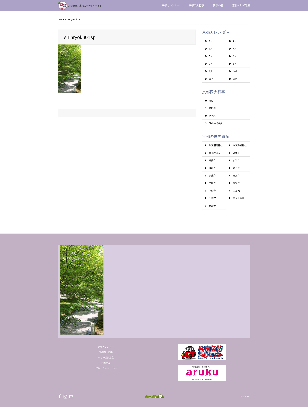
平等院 (212, 198)
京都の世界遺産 (241, 5)
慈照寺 (212, 183)
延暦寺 (212, 205)
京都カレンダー (171, 5)
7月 (211, 63)
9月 (211, 71)
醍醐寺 (212, 160)
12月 (235, 79)
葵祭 (211, 100)
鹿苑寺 (236, 175)
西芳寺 (236, 168)
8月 (235, 63)
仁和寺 (236, 160)
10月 (235, 71)
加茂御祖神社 (240, 145)
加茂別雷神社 (215, 145)
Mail (71, 396)
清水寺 (236, 153)
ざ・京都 (246, 396)
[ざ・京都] (154, 396)
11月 (211, 79)
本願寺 (212, 190)
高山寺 (212, 168)
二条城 (236, 190)
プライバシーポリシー (106, 368)
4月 (235, 48)
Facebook (60, 396)
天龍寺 (212, 175)
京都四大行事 (196, 5)
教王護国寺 (214, 153)
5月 (211, 56)
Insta (65, 396)
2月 (235, 41)
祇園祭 (212, 108)
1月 (211, 41)
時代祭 (212, 116)
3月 (211, 48)
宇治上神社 (238, 198)
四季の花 (218, 5)
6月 (235, 56)
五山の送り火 (215, 123)
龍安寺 (236, 183)
